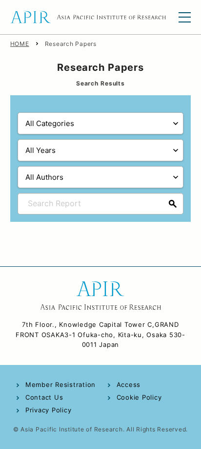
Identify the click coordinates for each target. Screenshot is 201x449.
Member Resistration (60, 384)
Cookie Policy (139, 397)
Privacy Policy (48, 410)
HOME (19, 43)
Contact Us (44, 397)
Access (129, 384)
